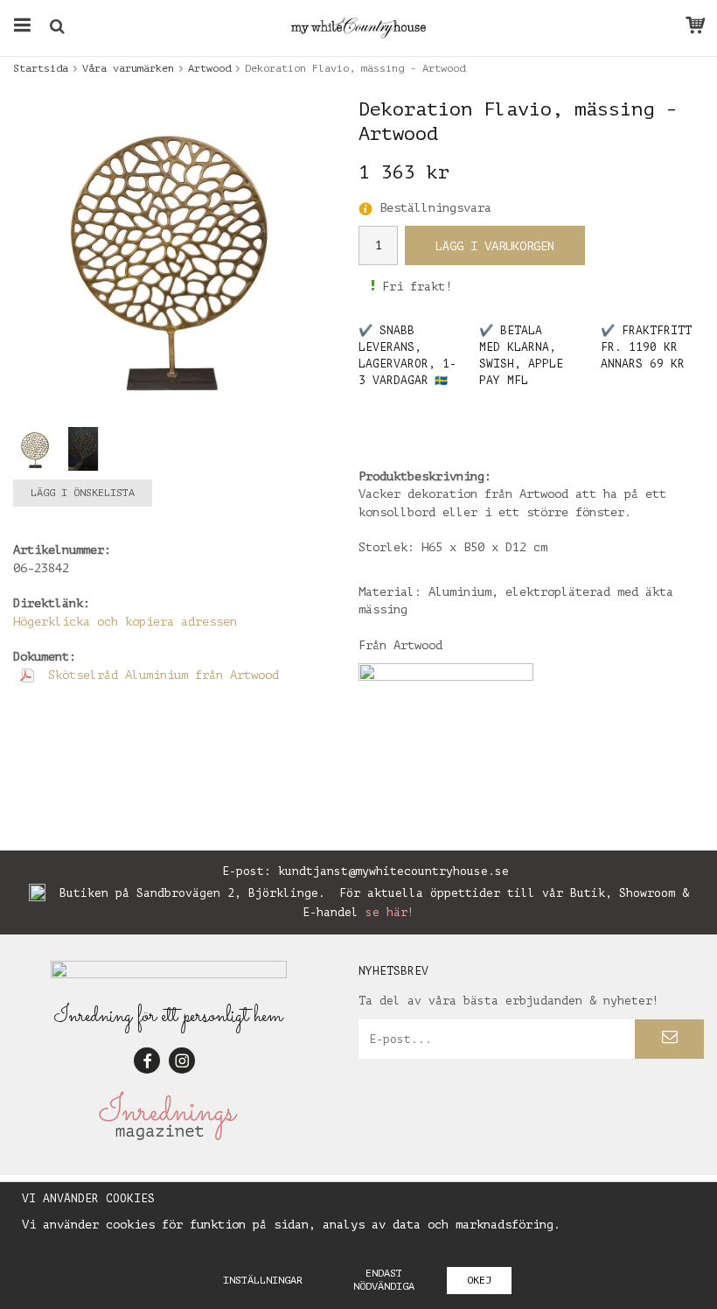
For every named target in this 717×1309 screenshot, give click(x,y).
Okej (479, 1280)
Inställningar (263, 1280)
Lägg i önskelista (83, 492)
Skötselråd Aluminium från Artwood (160, 675)
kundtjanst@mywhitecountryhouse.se (393, 871)
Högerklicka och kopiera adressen (125, 621)
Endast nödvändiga (383, 1279)
